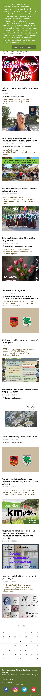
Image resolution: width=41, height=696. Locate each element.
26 (15, 637)
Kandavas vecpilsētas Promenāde (18, 146)
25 (9, 637)
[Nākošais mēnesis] (37, 626)
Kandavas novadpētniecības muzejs (18, 246)
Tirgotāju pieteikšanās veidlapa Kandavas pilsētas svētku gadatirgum (19, 139)
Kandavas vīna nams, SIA (14, 96)
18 (20, 650)
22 (3, 654)
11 (20, 646)
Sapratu (31, 47)
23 (9, 654)
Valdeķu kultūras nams (13, 442)
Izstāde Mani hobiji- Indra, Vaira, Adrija (19, 437)
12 (26, 646)
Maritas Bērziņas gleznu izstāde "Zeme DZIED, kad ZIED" (20, 391)
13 (31, 646)
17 (15, 650)
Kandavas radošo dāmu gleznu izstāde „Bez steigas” (20, 577)
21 (37, 650)
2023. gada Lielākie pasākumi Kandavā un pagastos (20, 341)
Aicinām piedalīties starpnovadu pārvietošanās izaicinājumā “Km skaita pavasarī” (20, 481)
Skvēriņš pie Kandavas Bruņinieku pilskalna (21, 298)
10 (15, 646)
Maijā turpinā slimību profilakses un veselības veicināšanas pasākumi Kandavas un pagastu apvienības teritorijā (19, 534)
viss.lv (39, 695)
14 (37, 646)
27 (20, 637)
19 (26, 650)
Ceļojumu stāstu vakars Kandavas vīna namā (20, 89)
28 (26, 637)
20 (31, 650)
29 (31, 637)
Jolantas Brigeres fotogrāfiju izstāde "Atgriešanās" (18, 239)
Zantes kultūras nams (13, 398)
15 (3, 650)
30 (37, 637)
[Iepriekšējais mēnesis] (4, 626)
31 (15, 659)
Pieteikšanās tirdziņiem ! (13, 290)
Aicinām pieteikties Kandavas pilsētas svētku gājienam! (19, 189)
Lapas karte (20, 684)
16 (9, 650)
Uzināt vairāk (18, 47)
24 (3, 637)
